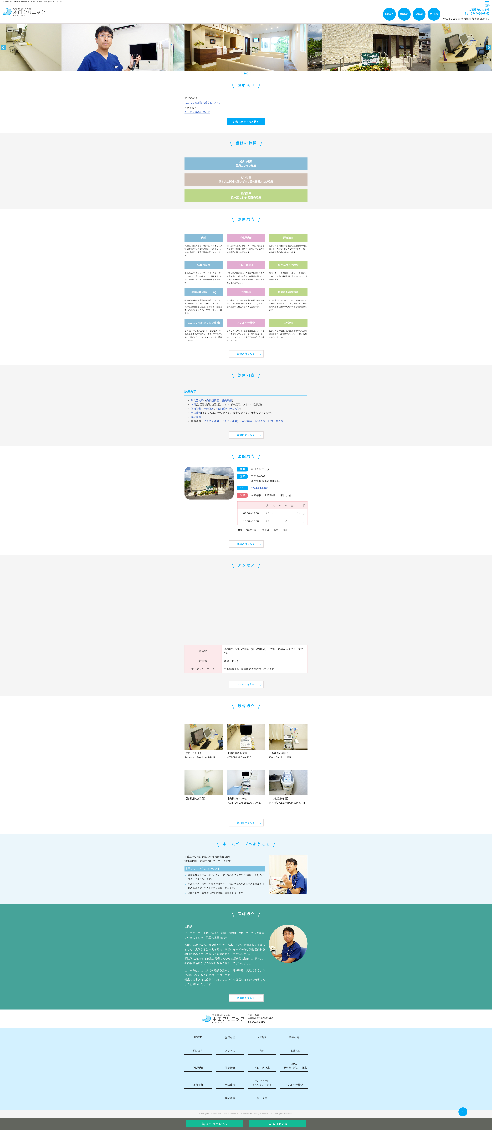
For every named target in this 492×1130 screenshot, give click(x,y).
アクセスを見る (246, 684)
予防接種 (246, 292)
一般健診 (209, 408)
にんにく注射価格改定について (202, 102)
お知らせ (230, 1037)
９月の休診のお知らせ (197, 112)
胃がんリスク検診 (288, 265)
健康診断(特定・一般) (203, 292)
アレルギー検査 (246, 322)
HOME (198, 1037)
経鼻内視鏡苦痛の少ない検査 (246, 163)
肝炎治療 (288, 237)
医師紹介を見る (246, 998)
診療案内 (404, 14)
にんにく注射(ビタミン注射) (203, 322)
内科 (203, 237)
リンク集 (262, 1098)
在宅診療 (288, 322)
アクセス (434, 14)
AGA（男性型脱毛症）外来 (294, 1066)
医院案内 (419, 14)
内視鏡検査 (212, 400)
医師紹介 (389, 14)
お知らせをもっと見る (246, 121)
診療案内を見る (246, 354)
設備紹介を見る (246, 822)
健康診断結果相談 (288, 292)
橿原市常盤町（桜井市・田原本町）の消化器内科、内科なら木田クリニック (243, 1113)
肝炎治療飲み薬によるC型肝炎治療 (246, 195)
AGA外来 (260, 421)
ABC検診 (247, 421)
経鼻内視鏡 (203, 265)
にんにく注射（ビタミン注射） (222, 421)
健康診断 (196, 408)
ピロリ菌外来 (246, 265)
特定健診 (222, 408)
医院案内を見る (246, 544)
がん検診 (234, 408)
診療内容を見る (246, 435)
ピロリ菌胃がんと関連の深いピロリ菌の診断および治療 (246, 179)
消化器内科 (246, 237)
